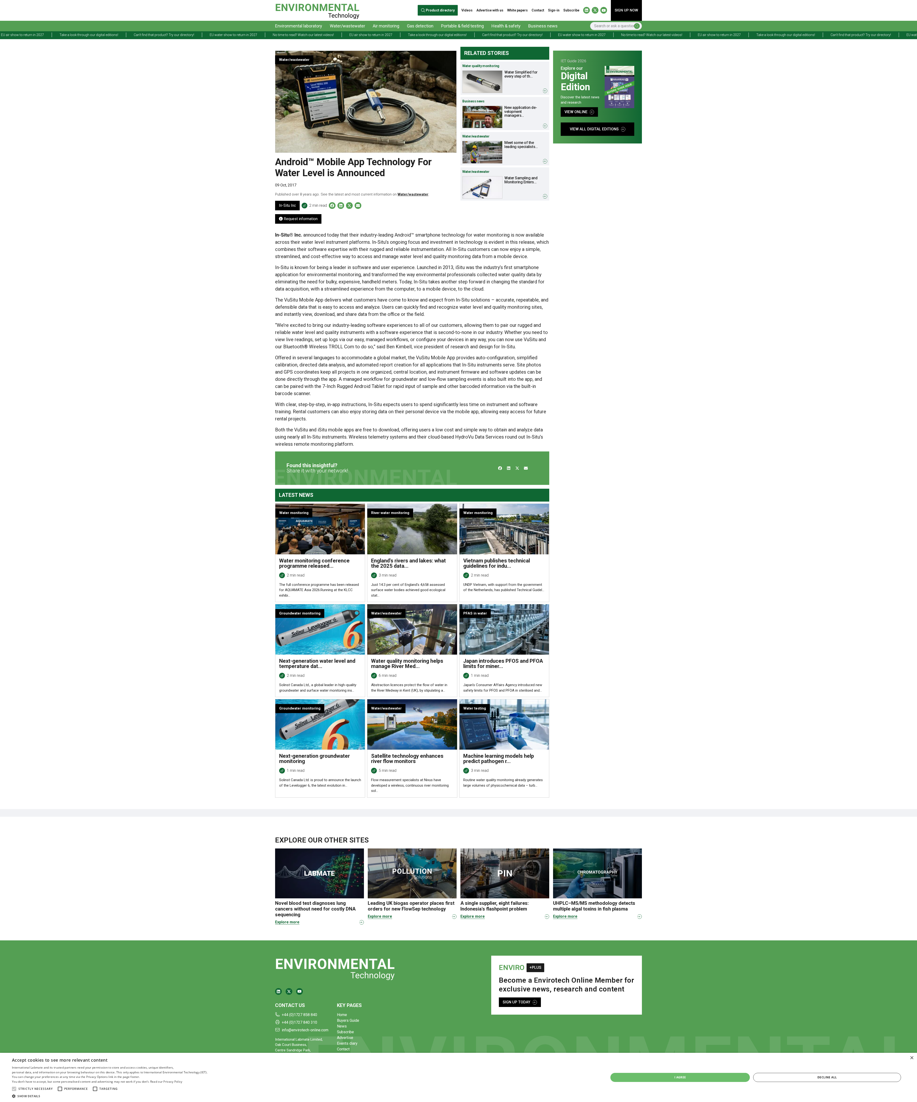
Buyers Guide (348, 1020)
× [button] (911, 1058)
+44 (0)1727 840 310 (299, 1022)
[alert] (458, 1077)
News (342, 1026)
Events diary (347, 1043)
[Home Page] (317, 10)
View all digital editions (594, 129)
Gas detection (420, 25)
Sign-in (554, 10)
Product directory (440, 10)
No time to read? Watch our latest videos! (127, 35)
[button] (14, 1089)
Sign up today (516, 1002)
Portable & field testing (462, 25)
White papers (517, 10)
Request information (300, 219)
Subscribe (571, 10)
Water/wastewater (347, 25)
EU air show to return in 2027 (194, 35)
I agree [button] (680, 1077)
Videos (467, 10)
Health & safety (506, 25)
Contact (538, 10)
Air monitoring (386, 25)
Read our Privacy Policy (166, 1082)
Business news (543, 25)
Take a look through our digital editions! (261, 35)
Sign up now (626, 10)
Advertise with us (489, 10)
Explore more (287, 922)
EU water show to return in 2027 (57, 35)
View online (576, 112)
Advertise (345, 1037)
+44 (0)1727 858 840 (299, 1014)
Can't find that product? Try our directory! (336, 35)
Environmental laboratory (298, 25)
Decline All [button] (827, 1077)
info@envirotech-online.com (305, 1030)
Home (342, 1014)
